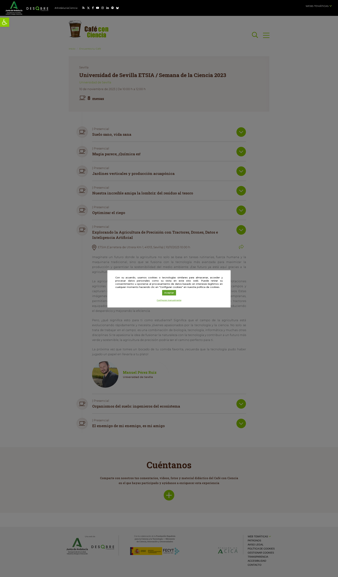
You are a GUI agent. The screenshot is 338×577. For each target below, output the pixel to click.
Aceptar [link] (169, 292)
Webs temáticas (317, 6)
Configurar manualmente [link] (169, 300)
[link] (4, 22)
